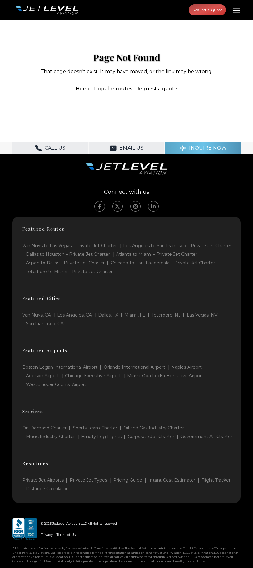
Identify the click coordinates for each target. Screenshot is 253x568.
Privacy (47, 535)
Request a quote (156, 89)
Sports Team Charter (95, 428)
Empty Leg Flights (101, 436)
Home (83, 89)
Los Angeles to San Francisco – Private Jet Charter (177, 245)
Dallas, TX (108, 315)
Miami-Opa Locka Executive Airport (165, 376)
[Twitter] (117, 206)
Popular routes (113, 89)
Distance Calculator (47, 488)
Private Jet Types (88, 480)
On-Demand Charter (44, 428)
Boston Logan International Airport (59, 367)
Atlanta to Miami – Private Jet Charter (156, 254)
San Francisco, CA (45, 323)
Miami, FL (134, 315)
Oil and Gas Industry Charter (153, 428)
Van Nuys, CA (36, 315)
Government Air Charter (206, 436)
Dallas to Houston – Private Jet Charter (68, 254)
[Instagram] (135, 206)
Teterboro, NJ (165, 315)
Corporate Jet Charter (151, 436)
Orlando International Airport (134, 367)
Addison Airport (42, 376)
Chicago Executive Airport (93, 376)
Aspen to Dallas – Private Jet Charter (65, 263)
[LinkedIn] (153, 206)
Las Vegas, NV (202, 315)
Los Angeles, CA (74, 315)
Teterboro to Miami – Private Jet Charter (69, 271)
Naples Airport (186, 367)
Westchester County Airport (56, 384)
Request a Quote (207, 9)
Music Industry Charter (50, 436)
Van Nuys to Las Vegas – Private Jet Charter (69, 245)
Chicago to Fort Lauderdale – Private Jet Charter (163, 263)
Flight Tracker (215, 480)
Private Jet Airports (43, 480)
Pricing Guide (127, 480)
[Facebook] (99, 206)
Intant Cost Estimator (171, 480)
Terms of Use (66, 535)
